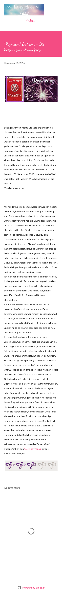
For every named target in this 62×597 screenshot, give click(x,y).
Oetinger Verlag (32, 448)
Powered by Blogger (33, 587)
